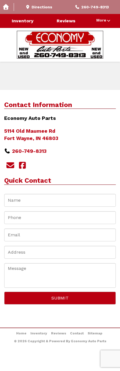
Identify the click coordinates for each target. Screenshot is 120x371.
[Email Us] (10, 165)
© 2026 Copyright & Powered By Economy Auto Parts (60, 341)
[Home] (7, 7)
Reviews (66, 20)
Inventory (22, 20)
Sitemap (95, 333)
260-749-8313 (29, 151)
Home (21, 333)
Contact (77, 333)
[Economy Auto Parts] (60, 45)
